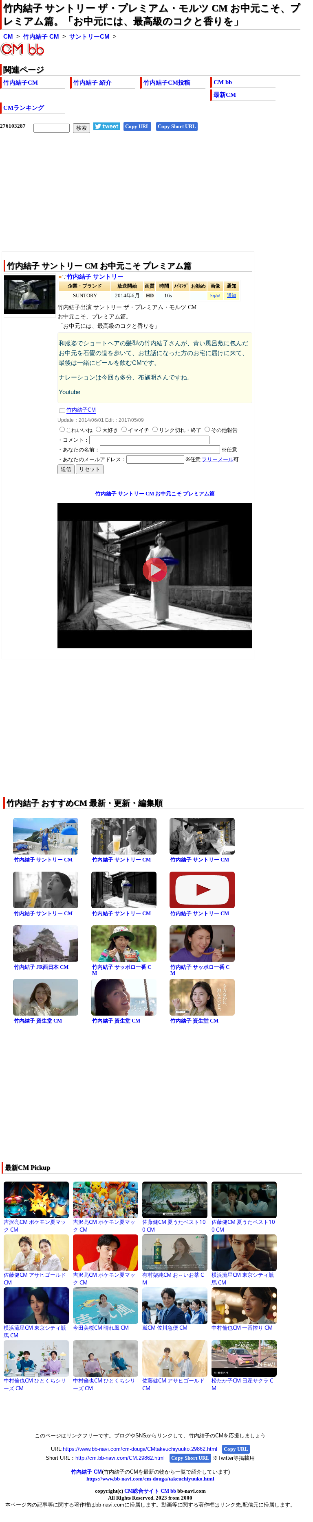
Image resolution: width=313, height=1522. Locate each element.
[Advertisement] (150, 198)
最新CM (225, 95)
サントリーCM (89, 36)
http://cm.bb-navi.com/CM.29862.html (120, 1458)
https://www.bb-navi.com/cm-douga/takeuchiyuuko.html (150, 1479)
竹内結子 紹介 (92, 82)
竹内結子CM (20, 82)
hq (212, 296)
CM (8, 36)
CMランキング (23, 108)
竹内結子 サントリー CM (43, 860)
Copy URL (137, 126)
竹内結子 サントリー (95, 276)
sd (218, 296)
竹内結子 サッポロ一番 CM (121, 970)
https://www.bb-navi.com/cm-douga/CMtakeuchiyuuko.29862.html (140, 1449)
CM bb (223, 82)
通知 (231, 295)
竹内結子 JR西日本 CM (41, 967)
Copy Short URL (177, 126)
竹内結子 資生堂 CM (38, 1021)
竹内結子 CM (41, 36)
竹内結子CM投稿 (166, 82)
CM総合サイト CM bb (150, 1491)
